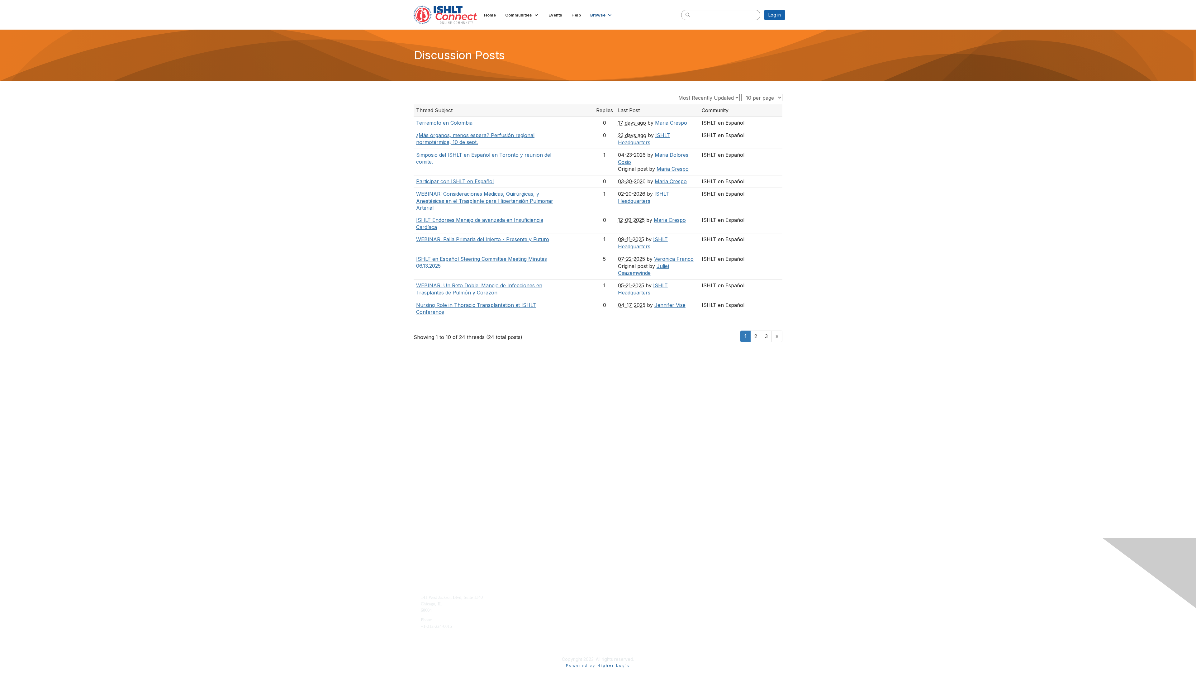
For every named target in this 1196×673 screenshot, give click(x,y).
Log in (774, 14)
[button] (522, 15)
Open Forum (702, 597)
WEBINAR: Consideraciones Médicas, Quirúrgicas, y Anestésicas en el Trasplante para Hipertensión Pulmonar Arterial (484, 201)
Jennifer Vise (670, 305)
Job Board (700, 607)
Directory (699, 616)
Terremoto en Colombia (444, 123)
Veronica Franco (674, 259)
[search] (687, 15)
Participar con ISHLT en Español (455, 181)
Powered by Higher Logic (598, 665)
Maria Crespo (671, 123)
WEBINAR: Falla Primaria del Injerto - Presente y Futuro (482, 239)
